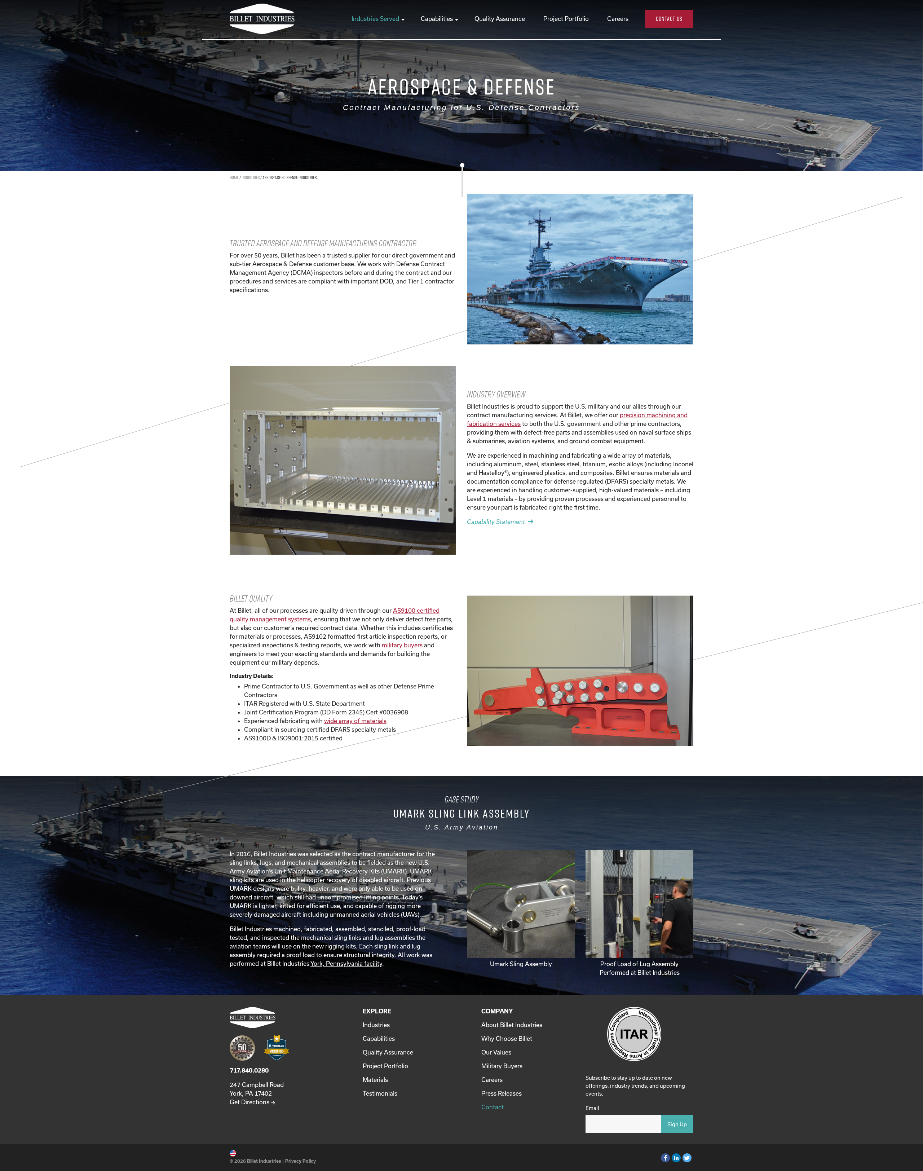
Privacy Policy (300, 1160)
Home (234, 177)
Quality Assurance (499, 18)
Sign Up (677, 1124)
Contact (492, 1107)
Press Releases (501, 1093)
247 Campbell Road (257, 1084)
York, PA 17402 (251, 1093)
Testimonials (380, 1093)
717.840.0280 (249, 1070)
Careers (617, 18)
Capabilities (437, 18)
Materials (375, 1079)
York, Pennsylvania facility (346, 963)
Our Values (496, 1052)
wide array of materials (355, 720)
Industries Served (375, 18)
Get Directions (249, 1102)
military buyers (402, 645)
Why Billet (506, 1038)
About (511, 1024)
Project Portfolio (566, 18)
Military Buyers (501, 1065)
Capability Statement (496, 521)
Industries (251, 177)
